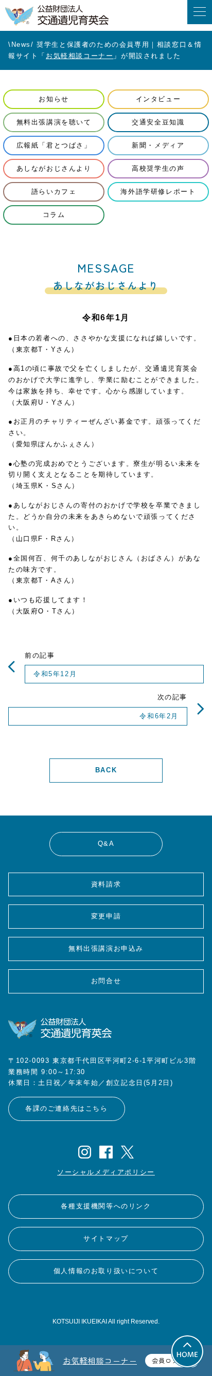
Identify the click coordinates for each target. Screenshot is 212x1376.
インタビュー (158, 99)
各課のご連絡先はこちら (66, 1108)
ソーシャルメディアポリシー (106, 1172)
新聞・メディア (158, 145)
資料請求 (106, 884)
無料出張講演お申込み (106, 948)
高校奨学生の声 (158, 168)
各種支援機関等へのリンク (106, 1206)
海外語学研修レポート (158, 191)
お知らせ (53, 99)
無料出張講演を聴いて (54, 122)
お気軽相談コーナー (79, 56)
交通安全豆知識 (158, 122)
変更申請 (106, 916)
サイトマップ (106, 1238)
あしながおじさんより (54, 168)
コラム (54, 215)
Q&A (106, 843)
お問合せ (106, 981)
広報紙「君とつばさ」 (54, 145)
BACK (106, 770)
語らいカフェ (54, 191)
